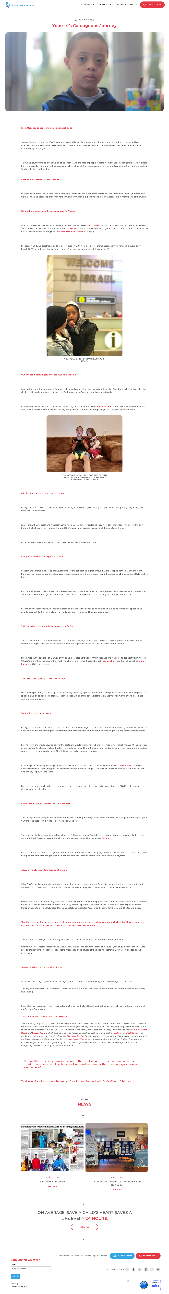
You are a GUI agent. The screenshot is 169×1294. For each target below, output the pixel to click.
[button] (88, 4)
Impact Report (91, 1256)
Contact (103, 1256)
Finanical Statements (64, 1256)
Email (14, 1264)
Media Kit (79, 1256)
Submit (15, 1276)
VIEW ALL (84, 1227)
